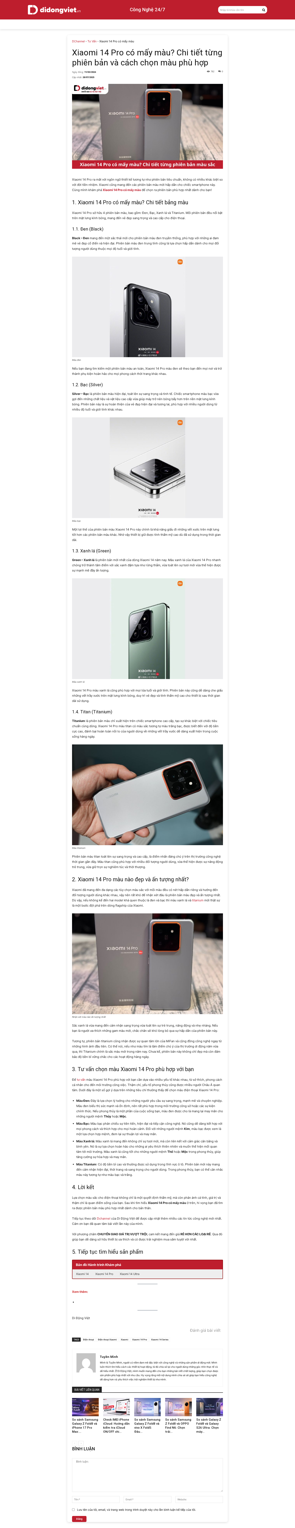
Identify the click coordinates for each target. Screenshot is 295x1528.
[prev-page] (74, 1443)
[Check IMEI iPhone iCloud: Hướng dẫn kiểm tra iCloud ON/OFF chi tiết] (116, 1407)
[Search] (263, 9)
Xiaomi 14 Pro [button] (104, 1274)
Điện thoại (88, 1339)
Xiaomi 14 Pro (139, 1339)
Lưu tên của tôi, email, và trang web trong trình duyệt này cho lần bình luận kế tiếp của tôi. (136, 1509)
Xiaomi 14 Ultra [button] (129, 1274)
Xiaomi (124, 1339)
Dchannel (103, 1218)
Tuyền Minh (109, 1357)
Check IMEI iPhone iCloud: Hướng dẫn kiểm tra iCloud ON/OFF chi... (116, 1425)
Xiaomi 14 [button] (82, 1274)
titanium (197, 900)
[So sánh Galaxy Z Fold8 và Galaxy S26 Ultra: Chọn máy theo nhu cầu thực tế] (209, 1407)
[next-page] (80, 1443)
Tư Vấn (92, 41)
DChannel (78, 41)
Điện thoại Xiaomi (107, 1339)
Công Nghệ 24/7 (147, 9)
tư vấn (81, 1080)
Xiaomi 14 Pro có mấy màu (122, 190)
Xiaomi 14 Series (159, 1339)
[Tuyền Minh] (86, 1367)
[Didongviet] (54, 9)
